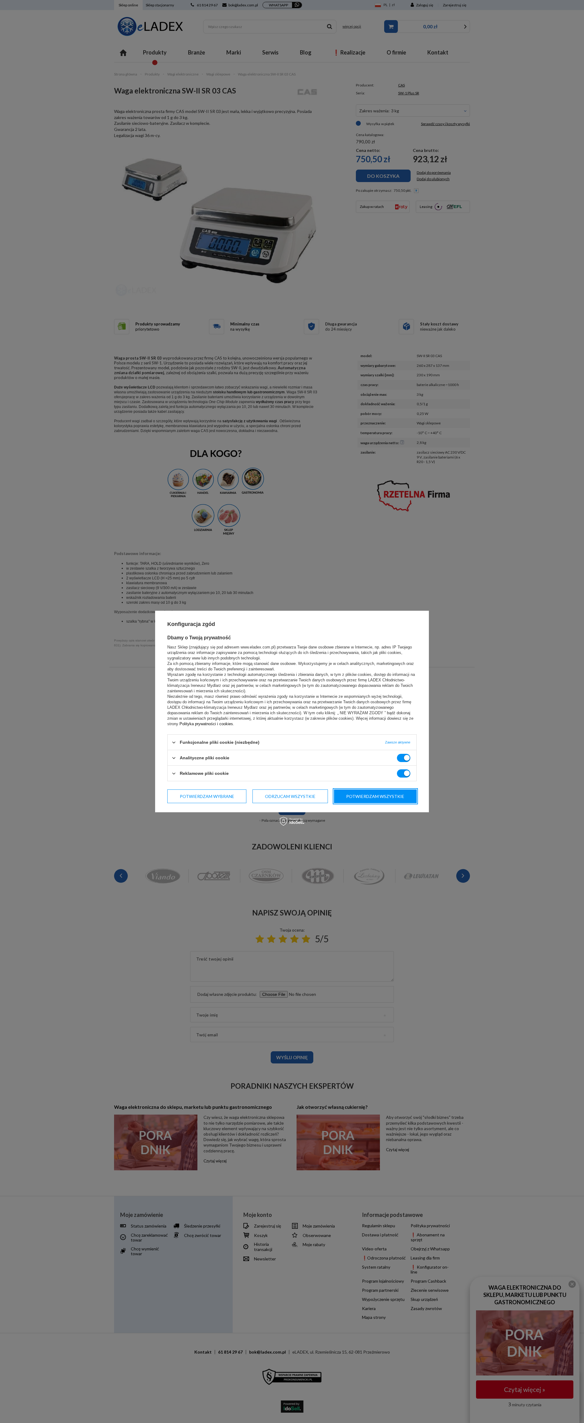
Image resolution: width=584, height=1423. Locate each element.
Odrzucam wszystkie (290, 796)
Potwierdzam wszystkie (375, 796)
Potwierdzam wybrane (207, 796)
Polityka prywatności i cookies (206, 724)
